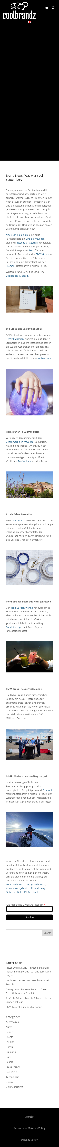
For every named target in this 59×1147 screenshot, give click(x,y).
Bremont (10, 265)
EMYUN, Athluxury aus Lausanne (24, 1007)
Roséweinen (24, 461)
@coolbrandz (38, 884)
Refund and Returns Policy (29, 1128)
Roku (31, 250)
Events (9, 1036)
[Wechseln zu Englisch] (29, 22)
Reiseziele (11, 1071)
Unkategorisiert (14, 1086)
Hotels (9, 1046)
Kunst (9, 1057)
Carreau (17, 520)
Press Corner (13, 1066)
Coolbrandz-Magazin (17, 275)
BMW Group (42, 254)
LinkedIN (22, 892)
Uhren (9, 1082)
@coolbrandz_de (15, 888)
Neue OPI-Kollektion (17, 234)
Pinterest (11, 892)
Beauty (9, 1032)
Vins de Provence (35, 238)
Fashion (10, 1041)
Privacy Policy (29, 1140)
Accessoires (12, 1021)
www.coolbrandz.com (18, 884)
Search (47, 932)
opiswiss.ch (44, 358)
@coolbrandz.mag (35, 888)
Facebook (33, 892)
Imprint (29, 1117)
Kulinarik (11, 1051)
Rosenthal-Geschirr (27, 242)
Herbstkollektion (15, 338)
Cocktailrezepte (14, 627)
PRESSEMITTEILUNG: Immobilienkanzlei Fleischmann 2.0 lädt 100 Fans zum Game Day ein (28, 971)
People (9, 1061)
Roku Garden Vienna (21, 607)
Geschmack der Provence (19, 441)
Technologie (12, 1076)
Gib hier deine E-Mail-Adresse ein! (25, 904)
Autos (9, 1026)
